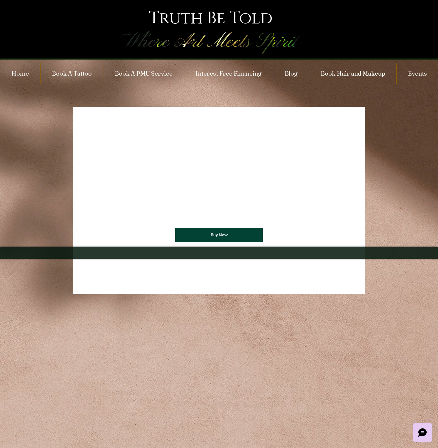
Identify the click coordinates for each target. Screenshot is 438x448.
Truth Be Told (211, 18)
